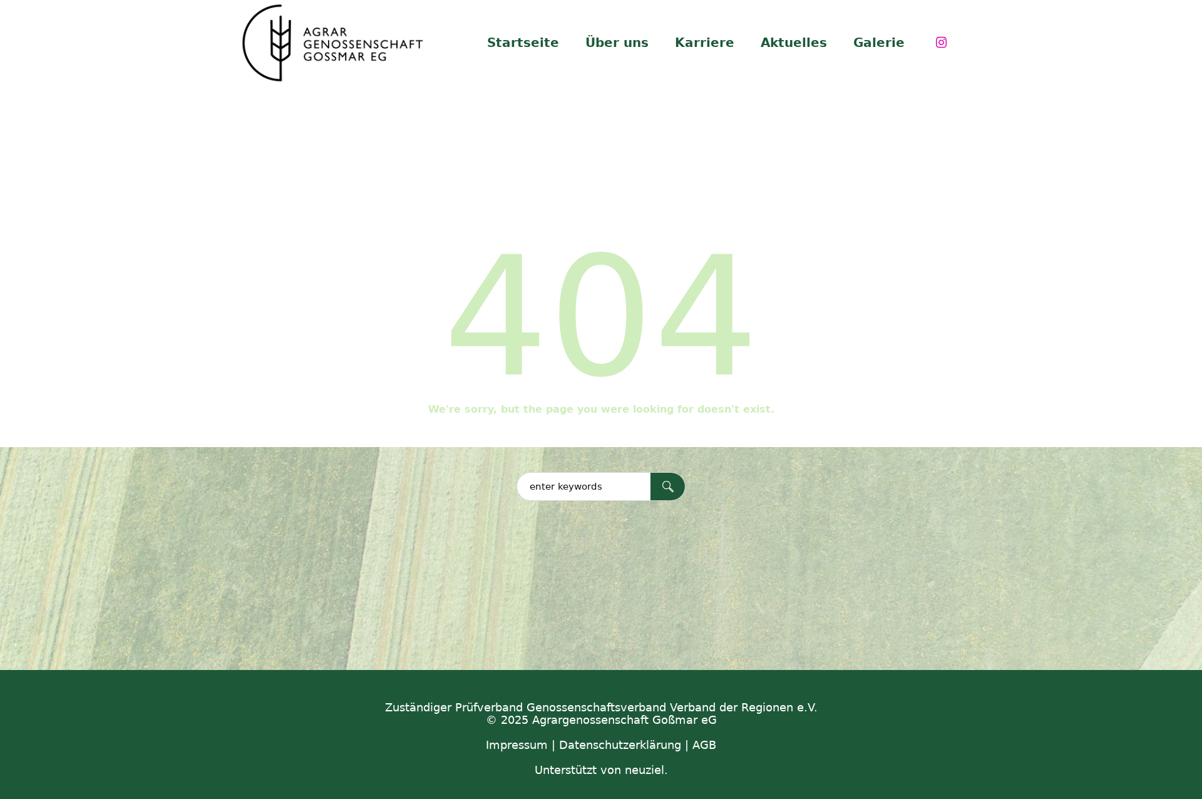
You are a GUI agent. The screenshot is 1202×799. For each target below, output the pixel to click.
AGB (704, 744)
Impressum (517, 744)
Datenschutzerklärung (620, 744)
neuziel (644, 769)
